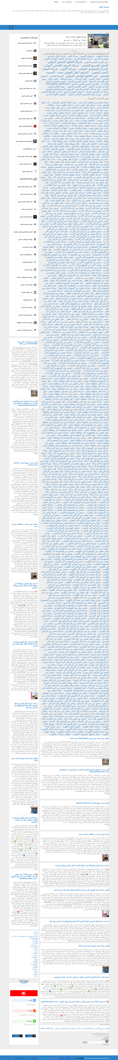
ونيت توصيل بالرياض (90, 154)
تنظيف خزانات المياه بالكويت (70, 731)
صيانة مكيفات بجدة (78, 128)
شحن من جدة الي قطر (69, 314)
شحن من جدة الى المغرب (96, 533)
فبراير (35, 974)
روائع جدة (26, 1058)
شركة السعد (50, 68)
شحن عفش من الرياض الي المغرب (79, 517)
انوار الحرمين (34, 1058)
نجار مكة (95, 146)
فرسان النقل (104, 7)
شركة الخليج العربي (83, 58)
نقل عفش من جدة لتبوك (76, 164)
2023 (35, 962)
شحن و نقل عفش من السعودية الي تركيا (62, 455)
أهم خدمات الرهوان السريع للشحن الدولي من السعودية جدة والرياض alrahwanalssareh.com (25, 403)
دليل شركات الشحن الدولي (88, 89)
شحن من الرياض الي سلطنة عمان (75, 406)
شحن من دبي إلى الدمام (89, 721)
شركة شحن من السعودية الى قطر (66, 280)
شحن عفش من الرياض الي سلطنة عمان (83, 414)
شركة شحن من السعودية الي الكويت (91, 553)
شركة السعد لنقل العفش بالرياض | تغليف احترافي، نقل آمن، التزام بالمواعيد (81, 977)
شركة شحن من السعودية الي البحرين (70, 610)
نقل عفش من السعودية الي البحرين (79, 602)
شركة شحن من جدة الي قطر (84, 316)
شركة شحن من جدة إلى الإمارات (75, 339)
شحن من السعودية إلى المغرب (69, 510)
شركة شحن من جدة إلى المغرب (76, 541)
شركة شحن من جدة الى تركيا (66, 172)
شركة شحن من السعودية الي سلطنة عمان (62, 445)
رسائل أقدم (74, 51)
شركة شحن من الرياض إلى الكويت (84, 572)
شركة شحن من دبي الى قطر (68, 324)
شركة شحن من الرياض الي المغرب (62, 525)
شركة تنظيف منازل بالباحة (84, 125)
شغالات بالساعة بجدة (57, 128)
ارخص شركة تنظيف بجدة (55, 115)
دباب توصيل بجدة (80, 112)
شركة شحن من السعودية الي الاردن (72, 252)
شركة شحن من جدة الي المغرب (67, 533)
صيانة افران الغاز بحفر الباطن (56, 146)
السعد (50, 1058)
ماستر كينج (53, 79)
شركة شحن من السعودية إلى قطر (76, 303)
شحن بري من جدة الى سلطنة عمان (91, 399)
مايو (36, 948)
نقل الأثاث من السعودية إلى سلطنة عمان (76, 435)
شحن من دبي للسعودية (79, 254)
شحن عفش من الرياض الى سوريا (69, 659)
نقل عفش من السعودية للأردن (86, 259)
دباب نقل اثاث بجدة (62, 131)
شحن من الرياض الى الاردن (88, 239)
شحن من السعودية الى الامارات (57, 368)
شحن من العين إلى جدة (75, 719)
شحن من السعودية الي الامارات (66, 345)
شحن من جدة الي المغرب (88, 546)
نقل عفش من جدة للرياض (90, 161)
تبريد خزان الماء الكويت (53, 729)
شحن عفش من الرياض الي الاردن (85, 231)
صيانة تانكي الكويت (91, 726)
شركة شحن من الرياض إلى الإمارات (68, 360)
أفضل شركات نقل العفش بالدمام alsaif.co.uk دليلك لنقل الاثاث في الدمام (81, 890)
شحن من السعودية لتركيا (63, 458)
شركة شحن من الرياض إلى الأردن (85, 234)
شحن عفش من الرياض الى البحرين (69, 618)
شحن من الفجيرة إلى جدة (87, 716)
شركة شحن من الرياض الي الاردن (85, 236)
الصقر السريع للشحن (95, 65)
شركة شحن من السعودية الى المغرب (78, 502)
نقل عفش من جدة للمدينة (63, 182)
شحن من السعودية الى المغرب (93, 159)
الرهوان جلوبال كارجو (56, 94)
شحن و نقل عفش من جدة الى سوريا (80, 677)
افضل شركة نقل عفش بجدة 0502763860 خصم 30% (89, 738)
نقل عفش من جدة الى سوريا (77, 675)
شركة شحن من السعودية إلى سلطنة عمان (75, 443)
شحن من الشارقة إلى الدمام (62, 721)
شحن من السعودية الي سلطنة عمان (85, 425)
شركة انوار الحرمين (56, 56)
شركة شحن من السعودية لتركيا (94, 187)
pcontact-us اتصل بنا (81, 2)
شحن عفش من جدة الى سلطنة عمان (65, 383)
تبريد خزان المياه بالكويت (97, 731)
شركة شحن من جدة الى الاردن (61, 205)
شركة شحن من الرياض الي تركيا (73, 468)
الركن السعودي (43, 1058)
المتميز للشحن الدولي (73, 91)
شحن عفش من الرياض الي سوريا (71, 662)
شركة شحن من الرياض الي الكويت (84, 574)
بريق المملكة (66, 79)
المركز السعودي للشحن (93, 68)
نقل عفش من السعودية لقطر (69, 283)
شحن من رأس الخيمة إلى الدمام (71, 724)
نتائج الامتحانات (84, 123)
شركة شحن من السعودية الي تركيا (92, 448)
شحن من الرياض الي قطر (63, 296)
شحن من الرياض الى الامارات (58, 342)
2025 (35, 939)
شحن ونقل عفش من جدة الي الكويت (83, 600)
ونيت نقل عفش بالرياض (97, 110)
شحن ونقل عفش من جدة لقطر (76, 334)
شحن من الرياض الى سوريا (68, 672)
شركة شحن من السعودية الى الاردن (92, 257)
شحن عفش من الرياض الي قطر (77, 306)
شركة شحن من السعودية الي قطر (74, 275)
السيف (56, 1058)
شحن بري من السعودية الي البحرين (70, 608)
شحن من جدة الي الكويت (85, 595)
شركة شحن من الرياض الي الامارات (82, 350)
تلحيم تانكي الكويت (71, 726)
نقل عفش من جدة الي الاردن (70, 110)
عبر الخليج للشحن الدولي (82, 75)
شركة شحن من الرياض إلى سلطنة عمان (65, 419)
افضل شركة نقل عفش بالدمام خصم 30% (94, 946)
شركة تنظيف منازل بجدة (58, 112)
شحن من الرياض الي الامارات (82, 365)
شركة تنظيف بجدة (64, 105)
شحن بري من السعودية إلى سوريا (63, 657)
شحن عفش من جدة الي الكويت (93, 590)
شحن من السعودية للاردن (89, 262)
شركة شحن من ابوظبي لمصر (64, 187)
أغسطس (34, 946)
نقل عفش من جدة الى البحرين (82, 633)
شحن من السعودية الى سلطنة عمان (71, 378)
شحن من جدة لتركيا (99, 494)
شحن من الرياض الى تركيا (60, 177)
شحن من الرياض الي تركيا (64, 476)
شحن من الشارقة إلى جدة (76, 713)
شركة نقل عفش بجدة (85, 105)
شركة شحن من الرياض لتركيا (78, 471)
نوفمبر (35, 941)
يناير (36, 952)
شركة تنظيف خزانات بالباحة (57, 125)
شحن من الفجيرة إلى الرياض (76, 708)
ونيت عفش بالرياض (70, 154)
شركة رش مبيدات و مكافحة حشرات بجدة (94, 834)
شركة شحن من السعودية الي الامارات (90, 373)
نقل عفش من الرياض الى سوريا (72, 664)
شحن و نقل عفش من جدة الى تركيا (91, 492)
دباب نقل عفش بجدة (63, 120)
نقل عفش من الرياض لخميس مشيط (69, 198)
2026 (35, 933)
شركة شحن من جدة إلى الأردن (61, 216)
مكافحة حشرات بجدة (85, 120)
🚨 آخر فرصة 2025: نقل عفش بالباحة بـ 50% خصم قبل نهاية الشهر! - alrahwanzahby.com (75, 1002)
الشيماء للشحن (57, 76)
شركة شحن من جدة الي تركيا (74, 494)
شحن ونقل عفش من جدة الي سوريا (61, 682)
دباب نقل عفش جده (85, 138)
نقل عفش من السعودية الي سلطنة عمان (89, 432)
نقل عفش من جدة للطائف (57, 169)
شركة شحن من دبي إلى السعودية (79, 244)
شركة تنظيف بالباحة (78, 115)
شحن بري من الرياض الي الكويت (76, 564)
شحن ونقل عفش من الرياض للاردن (67, 223)
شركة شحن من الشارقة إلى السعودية (81, 690)
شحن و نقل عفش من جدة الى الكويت (82, 582)
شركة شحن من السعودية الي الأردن (84, 272)
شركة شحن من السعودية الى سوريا (72, 654)
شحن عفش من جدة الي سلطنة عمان (60, 396)
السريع (73, 1058)
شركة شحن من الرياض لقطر (69, 298)
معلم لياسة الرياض (87, 151)
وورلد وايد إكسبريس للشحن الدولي (84, 94)
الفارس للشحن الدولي (98, 86)
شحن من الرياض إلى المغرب (94, 528)
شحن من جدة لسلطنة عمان (65, 388)
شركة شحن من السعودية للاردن (68, 249)
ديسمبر (35, 955)
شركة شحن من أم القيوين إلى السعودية (76, 695)
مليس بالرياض (57, 149)
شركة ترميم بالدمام (52, 156)
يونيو (36, 959)
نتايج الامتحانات (68, 123)
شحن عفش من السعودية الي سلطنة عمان (62, 430)
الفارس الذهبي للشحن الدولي (85, 84)
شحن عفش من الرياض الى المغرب (62, 528)
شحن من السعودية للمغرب (71, 512)
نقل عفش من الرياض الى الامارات (65, 376)
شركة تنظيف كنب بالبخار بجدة (81, 107)
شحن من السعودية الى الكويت (59, 551)
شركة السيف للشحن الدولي (61, 65)
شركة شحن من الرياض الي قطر (73, 301)
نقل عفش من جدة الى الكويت (86, 584)
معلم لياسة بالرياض (80, 146)
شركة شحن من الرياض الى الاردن (62, 221)
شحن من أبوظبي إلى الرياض (61, 703)
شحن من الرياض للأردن (53, 218)
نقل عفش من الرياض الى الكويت (85, 569)
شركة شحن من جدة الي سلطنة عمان (65, 391)
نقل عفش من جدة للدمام (54, 180)
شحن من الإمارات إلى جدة (84, 711)
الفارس (68, 1058)
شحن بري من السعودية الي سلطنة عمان (66, 437)
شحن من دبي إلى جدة (59, 711)
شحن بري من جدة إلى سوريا (94, 685)
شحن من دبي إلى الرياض (88, 703)
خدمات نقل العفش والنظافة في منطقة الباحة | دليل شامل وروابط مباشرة (82, 865)
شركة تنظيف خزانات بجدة (76, 37)
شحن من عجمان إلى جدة (61, 716)
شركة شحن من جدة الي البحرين (63, 646)
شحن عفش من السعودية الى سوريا (75, 651)
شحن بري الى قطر (99, 319)
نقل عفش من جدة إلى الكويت (75, 592)
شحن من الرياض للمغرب (88, 523)
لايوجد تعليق (67, 40)
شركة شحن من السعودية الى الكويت (65, 548)
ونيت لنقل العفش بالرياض (64, 102)
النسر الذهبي (100, 72)
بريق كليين (62, 1058)
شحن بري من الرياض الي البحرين (73, 626)
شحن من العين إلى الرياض (77, 700)
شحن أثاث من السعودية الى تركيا (59, 450)
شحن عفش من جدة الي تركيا (59, 484)
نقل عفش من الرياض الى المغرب (77, 515)
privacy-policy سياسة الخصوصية (99, 2)
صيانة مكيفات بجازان (91, 167)
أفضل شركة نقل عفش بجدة (63, 161)
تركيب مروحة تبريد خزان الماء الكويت (83, 729)
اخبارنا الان (54, 123)
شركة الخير (72, 56)
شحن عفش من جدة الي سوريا (56, 680)
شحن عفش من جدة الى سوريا (87, 680)
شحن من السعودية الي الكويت (69, 561)
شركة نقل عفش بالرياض (78, 149)
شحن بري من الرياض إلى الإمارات (71, 337)
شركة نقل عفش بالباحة (73, 192)
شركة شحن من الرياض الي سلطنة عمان (65, 409)
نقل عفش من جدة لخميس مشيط (63, 167)
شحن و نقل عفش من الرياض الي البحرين (70, 621)
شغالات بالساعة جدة (99, 115)
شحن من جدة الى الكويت (58, 587)
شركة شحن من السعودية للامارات (92, 357)
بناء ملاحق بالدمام (71, 156)
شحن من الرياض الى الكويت (87, 579)
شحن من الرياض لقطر (92, 314)
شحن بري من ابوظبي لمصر (77, 213)
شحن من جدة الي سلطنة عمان (67, 381)
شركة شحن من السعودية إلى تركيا (71, 466)
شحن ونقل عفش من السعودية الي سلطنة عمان (75, 438)
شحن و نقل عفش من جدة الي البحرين (82, 639)
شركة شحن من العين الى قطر (74, 327)
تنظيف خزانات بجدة (99, 112)
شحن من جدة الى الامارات (95, 345)
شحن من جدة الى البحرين (56, 644)
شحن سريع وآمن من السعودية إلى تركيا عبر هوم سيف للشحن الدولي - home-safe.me (75, 1028)
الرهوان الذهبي (87, 56)
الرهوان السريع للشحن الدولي (60, 89)
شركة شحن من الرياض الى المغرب (58, 523)
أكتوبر (35, 943)
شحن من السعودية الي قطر (77, 290)
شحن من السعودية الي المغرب (69, 504)
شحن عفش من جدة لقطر (91, 332)
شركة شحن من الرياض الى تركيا (84, 474)
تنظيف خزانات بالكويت (60, 734)
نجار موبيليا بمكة (59, 141)
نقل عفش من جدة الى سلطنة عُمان (66, 386)
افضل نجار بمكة (89, 143)
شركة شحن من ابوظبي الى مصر (94, 102)
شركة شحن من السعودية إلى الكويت (80, 556)
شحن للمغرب (75, 190)
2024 (35, 953)
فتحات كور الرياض (100, 149)
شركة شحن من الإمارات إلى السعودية (91, 688)
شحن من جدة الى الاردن (89, 205)
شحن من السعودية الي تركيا (61, 453)
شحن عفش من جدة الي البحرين (85, 644)
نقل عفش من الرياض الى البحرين (70, 623)
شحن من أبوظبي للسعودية (54, 254)
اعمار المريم (94, 79)
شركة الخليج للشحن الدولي (65, 61)
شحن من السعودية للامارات (86, 342)
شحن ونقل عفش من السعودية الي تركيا (71, 463)
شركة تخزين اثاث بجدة (76, 203)
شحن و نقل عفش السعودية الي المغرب (81, 499)
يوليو (36, 966)
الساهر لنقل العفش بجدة (73, 72)
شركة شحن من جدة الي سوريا (94, 682)
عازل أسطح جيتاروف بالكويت (86, 734)
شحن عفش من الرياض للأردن (94, 221)
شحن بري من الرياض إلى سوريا (72, 670)
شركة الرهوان (102, 56)
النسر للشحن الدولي (77, 81)
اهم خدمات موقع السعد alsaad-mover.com (92, 803)
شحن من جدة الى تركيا (97, 486)
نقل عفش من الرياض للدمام (63, 195)
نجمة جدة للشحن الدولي (96, 91)
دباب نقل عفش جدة (55, 107)
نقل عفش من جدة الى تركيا (82, 489)
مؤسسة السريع (101, 58)
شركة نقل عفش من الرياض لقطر (86, 308)
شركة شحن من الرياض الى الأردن (72, 247)
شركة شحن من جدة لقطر (64, 332)
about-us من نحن (67, 2)
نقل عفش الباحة (93, 192)
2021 (35, 967)
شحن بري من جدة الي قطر (61, 321)
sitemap (56, 2)
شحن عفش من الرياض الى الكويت (80, 566)
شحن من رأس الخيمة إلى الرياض (69, 706)
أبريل (35, 934)
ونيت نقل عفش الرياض (98, 118)
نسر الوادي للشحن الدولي (96, 62)
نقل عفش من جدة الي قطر (55, 316)
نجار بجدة (50, 110)
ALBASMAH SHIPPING (57, 84)
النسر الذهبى (18, 1058)
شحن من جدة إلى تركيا (56, 489)
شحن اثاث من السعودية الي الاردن (85, 265)
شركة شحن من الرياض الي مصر (70, 118)
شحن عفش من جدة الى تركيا (60, 448)
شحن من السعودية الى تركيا (95, 172)
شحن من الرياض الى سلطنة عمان (79, 404)
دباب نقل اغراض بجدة (71, 133)
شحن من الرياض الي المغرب (87, 177)
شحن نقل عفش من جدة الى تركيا (69, 486)
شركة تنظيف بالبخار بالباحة (82, 141)
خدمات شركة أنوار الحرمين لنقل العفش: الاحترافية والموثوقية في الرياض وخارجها (79, 921)
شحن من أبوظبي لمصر (62, 278)
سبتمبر (34, 945)
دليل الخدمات (80, 79)
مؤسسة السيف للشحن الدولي (58, 58)
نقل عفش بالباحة (80, 169)
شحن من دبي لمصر (84, 278)
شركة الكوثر (68, 68)
